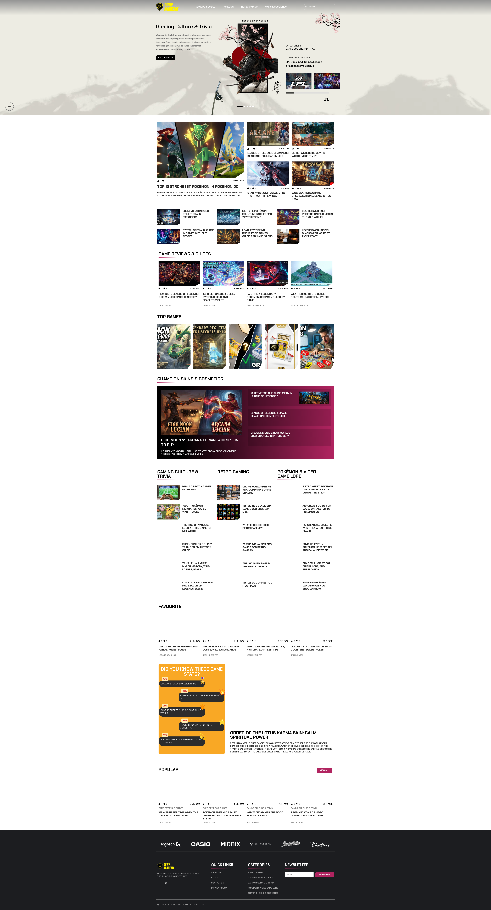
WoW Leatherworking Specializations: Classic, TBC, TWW (311, 196)
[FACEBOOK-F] (159, 882)
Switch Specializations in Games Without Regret (198, 233)
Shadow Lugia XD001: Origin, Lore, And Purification (316, 566)
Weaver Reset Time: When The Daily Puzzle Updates (178, 814)
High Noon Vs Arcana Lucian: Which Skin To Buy (199, 442)
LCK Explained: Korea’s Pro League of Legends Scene (197, 585)
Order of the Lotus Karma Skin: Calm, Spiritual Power (273, 735)
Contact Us (217, 883)
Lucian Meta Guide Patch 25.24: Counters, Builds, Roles (311, 648)
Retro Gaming (249, 7)
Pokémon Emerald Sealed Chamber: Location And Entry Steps (223, 815)
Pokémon (228, 7)
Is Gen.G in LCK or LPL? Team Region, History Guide (197, 547)
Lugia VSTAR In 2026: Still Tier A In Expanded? (196, 214)
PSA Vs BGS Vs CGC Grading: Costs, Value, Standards (221, 648)
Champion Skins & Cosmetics (263, 893)
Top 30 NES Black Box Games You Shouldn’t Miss (257, 509)
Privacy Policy (219, 888)
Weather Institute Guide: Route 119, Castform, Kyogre (310, 295)
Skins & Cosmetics (276, 7)
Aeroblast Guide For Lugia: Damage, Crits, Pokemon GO (317, 508)
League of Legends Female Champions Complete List (269, 414)
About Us (216, 872)
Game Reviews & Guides (171, 808)
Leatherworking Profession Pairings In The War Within (317, 214)
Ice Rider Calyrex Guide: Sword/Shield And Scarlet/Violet (219, 297)
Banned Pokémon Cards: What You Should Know (314, 585)
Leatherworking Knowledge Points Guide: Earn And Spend (257, 233)
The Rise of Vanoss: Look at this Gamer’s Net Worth (196, 528)
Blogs (214, 877)
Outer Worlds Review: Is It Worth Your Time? (310, 154)
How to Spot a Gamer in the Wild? (196, 488)
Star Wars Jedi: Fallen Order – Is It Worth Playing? (267, 194)
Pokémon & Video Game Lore (263, 888)
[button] (9, 106)
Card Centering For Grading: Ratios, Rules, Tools (178, 648)
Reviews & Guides (205, 7)
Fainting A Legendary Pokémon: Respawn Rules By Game (266, 297)
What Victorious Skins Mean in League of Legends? (271, 394)
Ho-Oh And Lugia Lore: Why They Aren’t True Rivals (317, 528)
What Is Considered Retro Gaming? (255, 526)
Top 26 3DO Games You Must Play (257, 584)
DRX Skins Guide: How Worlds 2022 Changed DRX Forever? (270, 434)
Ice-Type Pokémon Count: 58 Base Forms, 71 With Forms (257, 214)
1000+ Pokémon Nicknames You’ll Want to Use (194, 508)
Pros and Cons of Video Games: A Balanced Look (307, 814)
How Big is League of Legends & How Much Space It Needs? (179, 295)
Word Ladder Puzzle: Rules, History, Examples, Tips (266, 648)
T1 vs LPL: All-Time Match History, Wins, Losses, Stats (196, 566)
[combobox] (319, 7)
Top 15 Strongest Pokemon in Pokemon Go (197, 186)
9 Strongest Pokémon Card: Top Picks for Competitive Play (318, 489)
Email (288, 870)
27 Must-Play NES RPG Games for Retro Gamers (257, 547)
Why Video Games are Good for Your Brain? (265, 814)
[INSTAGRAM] (166, 882)
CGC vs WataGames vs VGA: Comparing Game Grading (256, 489)
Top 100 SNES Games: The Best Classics (256, 565)
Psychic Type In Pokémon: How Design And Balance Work (317, 547)
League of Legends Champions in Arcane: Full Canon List (268, 154)
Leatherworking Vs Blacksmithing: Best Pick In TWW (316, 233)
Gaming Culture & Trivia (260, 808)
